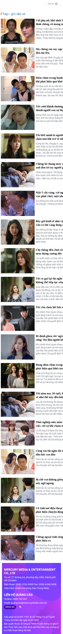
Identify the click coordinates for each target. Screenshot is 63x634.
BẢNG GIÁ (10, 607)
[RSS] (19, 606)
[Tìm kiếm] (56, 3)
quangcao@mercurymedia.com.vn (29, 602)
